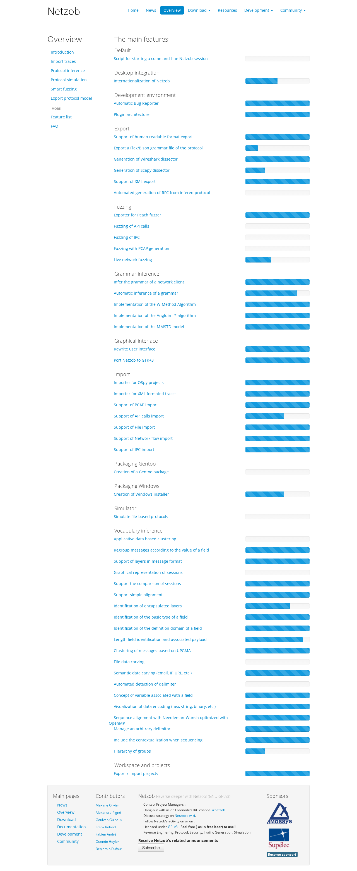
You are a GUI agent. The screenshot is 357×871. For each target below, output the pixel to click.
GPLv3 (173, 826)
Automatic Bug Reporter (136, 103)
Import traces (63, 61)
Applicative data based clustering (145, 538)
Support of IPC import (134, 449)
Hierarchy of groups (132, 751)
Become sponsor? (282, 854)
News (62, 805)
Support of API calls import (139, 416)
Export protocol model (71, 98)
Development (69, 834)
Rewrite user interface (134, 349)
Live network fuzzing (133, 259)
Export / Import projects (136, 773)
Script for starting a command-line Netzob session (161, 58)
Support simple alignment (138, 594)
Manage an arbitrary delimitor (142, 728)
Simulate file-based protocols (141, 516)
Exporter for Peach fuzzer (137, 215)
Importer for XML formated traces (145, 393)
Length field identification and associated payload (160, 639)
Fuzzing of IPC (127, 237)
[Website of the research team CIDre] (279, 838)
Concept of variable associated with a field (153, 695)
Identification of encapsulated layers (148, 605)
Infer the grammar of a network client (149, 282)
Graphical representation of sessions (148, 572)
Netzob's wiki (185, 815)
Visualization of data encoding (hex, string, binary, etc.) (165, 706)
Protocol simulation (69, 79)
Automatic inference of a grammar (146, 293)
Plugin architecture (131, 114)
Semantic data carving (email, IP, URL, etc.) (153, 673)
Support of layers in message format (148, 561)
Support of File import (134, 427)
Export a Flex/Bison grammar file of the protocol (158, 148)
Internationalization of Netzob (142, 80)
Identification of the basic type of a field (151, 617)
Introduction (62, 52)
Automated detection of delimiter (145, 684)
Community (68, 841)
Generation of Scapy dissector (142, 170)
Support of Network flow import (143, 438)
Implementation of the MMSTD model (149, 326)
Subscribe (151, 847)
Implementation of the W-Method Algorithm (155, 304)
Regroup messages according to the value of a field (161, 550)
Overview (65, 812)
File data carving (129, 661)
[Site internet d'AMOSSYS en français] (279, 813)
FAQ (54, 126)
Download (66, 819)
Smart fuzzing (64, 89)
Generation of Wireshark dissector (146, 159)
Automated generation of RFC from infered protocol (162, 192)
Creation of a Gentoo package (141, 471)
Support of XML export (135, 181)
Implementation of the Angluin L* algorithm (155, 315)
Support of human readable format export (153, 136)
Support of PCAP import (136, 404)
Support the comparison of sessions (147, 583)
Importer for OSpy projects (139, 382)
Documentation (71, 826)
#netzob (218, 810)
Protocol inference (68, 70)
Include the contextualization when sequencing (158, 740)
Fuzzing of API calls (131, 226)
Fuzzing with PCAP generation (141, 248)
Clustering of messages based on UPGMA (152, 650)
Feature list (61, 117)
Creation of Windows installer (141, 494)
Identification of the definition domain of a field (158, 628)
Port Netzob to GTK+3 (134, 360)
